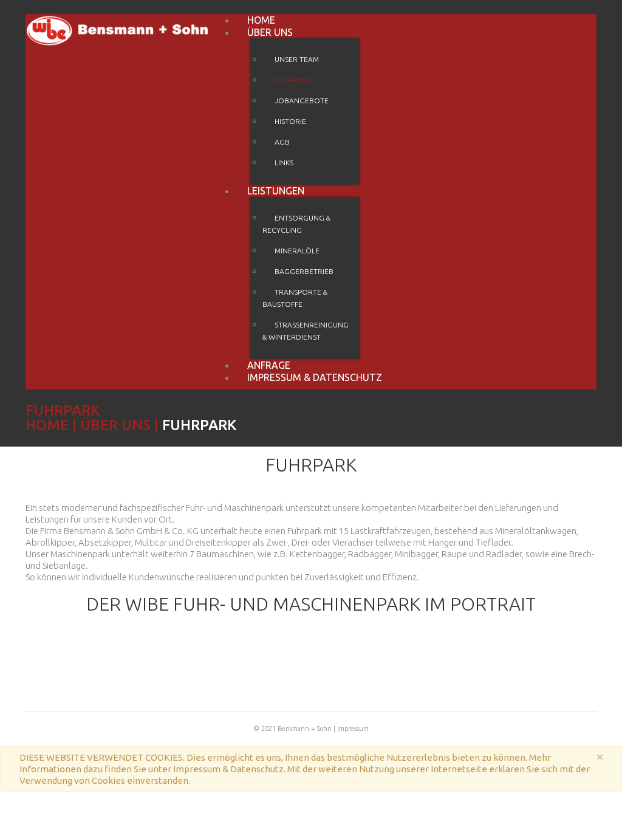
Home (47, 425)
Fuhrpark (293, 80)
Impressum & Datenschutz (314, 377)
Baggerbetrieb (304, 271)
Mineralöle (297, 251)
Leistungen (275, 190)
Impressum (353, 728)
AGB (282, 142)
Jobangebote (302, 101)
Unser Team (297, 59)
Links (284, 162)
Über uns (270, 32)
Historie (290, 121)
